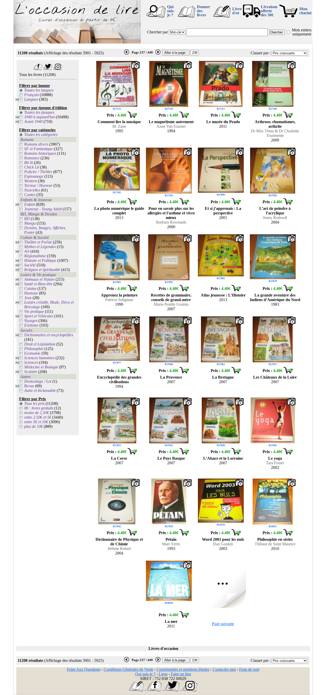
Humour (31, 293)
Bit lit (28, 162)
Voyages (30, 320)
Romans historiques (40, 153)
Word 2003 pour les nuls (223, 539)
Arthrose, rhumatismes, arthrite (275, 124)
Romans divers (36, 144)
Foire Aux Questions (83, 669)
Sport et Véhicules (38, 316)
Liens (163, 674)
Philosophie (33, 348)
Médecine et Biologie (41, 367)
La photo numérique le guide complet (119, 210)
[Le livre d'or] (136, 690)
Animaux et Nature (39, 279)
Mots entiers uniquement (301, 32)
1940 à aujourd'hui (39, 117)
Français (31, 95)
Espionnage (33, 176)
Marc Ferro (171, 544)
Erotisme (31, 325)
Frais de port (249, 669)
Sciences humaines (39, 358)
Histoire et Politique (40, 260)
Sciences (31, 362)
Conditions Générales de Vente (128, 669)
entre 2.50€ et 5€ (37, 417)
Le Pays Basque (171, 458)
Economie (32, 353)
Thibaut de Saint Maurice (275, 544)
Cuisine (30, 288)
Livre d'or (237, 11)
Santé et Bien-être (38, 284)
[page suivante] (157, 53)
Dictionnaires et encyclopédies (48, 335)
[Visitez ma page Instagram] (57, 69)
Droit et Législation (39, 344)
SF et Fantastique (38, 149)
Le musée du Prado (223, 122)
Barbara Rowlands (171, 222)
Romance (31, 158)
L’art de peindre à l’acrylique (275, 210)
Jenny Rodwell (275, 217)
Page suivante (223, 624)
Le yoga (275, 458)
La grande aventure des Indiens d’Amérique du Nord (275, 297)
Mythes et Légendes (40, 246)
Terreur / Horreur (38, 185)
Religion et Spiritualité (42, 269)
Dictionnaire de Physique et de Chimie (119, 541)
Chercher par (157, 32)
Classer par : (260, 53)
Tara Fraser (275, 463)
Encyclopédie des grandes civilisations (119, 379)
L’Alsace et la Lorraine (223, 458)
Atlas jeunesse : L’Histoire (223, 295)
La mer (171, 621)
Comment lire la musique (119, 122)
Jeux (28, 297)
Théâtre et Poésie (38, 242)
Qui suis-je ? (171, 11)
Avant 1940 (33, 121)
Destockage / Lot (37, 381)
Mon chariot (305, 11)
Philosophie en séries (275, 539)
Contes (29, 194)
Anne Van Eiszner (171, 126)
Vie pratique (34, 311)
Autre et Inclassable (40, 390)
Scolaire (30, 371)
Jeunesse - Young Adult (43, 209)
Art (26, 251)
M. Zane (119, 126)
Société (30, 265)
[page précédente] (126, 53)
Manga (30, 223)
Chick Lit (31, 167)
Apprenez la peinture (119, 295)
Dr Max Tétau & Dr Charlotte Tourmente (275, 133)
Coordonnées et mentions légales (183, 669)
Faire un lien (181, 674)
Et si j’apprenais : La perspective (223, 210)
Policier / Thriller (38, 172)
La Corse (119, 458)
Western (30, 181)
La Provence (171, 377)
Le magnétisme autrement (171, 122)
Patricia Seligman (119, 300)
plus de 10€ (33, 426)
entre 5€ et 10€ (36, 422)
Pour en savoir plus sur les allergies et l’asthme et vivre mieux (171, 213)
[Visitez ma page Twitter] (47, 69)
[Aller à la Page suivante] (223, 606)
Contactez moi (224, 669)
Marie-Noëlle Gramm (171, 304)
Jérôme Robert (119, 548)
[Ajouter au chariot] (132, 116)
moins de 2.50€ (36, 412)
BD (27, 218)
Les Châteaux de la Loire (275, 377)
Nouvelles (32, 190)
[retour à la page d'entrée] (77, 42)
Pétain (171, 539)
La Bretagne (223, 377)
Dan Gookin (223, 544)
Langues (31, 99)
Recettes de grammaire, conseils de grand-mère (171, 297)
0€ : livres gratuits (38, 408)
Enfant (29, 204)
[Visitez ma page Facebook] (37, 69)
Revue (29, 386)
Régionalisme (35, 256)
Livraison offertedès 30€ (269, 11)
